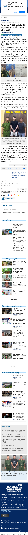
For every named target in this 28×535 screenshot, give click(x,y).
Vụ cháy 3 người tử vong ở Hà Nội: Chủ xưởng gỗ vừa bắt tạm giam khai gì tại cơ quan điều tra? (19, 333)
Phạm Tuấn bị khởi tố (18, 375)
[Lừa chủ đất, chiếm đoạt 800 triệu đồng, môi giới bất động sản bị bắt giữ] (14, 463)
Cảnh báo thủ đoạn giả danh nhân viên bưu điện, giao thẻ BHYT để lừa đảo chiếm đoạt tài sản (19, 322)
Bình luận (19, 534)
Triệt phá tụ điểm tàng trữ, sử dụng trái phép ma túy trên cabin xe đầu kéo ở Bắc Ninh (19, 311)
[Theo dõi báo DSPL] (14, 35)
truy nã (16, 181)
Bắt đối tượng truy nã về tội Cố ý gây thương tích (19, 276)
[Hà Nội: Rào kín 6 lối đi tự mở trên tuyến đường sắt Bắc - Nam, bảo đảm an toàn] (7, 232)
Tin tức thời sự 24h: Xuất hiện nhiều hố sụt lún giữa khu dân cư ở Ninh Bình (19, 270)
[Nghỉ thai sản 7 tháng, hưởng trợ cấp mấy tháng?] (7, 292)
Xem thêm (13, 299)
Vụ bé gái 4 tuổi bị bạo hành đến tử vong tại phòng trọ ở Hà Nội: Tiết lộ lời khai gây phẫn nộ (19, 248)
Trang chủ (3, 534)
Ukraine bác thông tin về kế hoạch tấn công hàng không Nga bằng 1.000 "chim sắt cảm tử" (19, 415)
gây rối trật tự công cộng (6, 183)
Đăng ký (21, 12)
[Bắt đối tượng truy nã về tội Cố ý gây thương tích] (7, 278)
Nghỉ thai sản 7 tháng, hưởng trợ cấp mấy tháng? (19, 291)
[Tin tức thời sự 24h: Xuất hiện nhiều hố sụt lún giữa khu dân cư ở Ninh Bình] (7, 270)
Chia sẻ (25, 534)
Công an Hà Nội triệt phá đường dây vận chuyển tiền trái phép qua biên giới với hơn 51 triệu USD (19, 345)
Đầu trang (17, 531)
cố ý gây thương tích (9, 181)
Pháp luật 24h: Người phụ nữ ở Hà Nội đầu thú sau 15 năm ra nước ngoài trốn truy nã (19, 356)
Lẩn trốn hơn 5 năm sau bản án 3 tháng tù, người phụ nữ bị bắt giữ (19, 284)
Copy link (8, 534)
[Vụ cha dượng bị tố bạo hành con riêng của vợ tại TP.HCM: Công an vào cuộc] (6, 174)
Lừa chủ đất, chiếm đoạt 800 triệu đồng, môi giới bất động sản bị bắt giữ (14, 474)
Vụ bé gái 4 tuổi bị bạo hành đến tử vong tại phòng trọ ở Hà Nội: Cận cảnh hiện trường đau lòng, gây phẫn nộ (19, 240)
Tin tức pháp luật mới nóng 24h (16, 169)
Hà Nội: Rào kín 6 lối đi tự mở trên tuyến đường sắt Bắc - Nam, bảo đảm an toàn (19, 232)
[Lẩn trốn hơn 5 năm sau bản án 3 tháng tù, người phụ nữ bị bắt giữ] (7, 285)
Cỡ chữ (14, 534)
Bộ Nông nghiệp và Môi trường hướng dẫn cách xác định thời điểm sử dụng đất (13, 430)
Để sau (15, 12)
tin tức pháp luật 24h (5, 185)
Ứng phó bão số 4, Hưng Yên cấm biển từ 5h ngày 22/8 (19, 384)
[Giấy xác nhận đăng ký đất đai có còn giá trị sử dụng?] (7, 263)
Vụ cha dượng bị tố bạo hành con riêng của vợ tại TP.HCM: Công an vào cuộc (19, 174)
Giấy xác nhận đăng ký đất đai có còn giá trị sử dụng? (19, 263)
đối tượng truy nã (17, 183)
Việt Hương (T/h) (7, 33)
